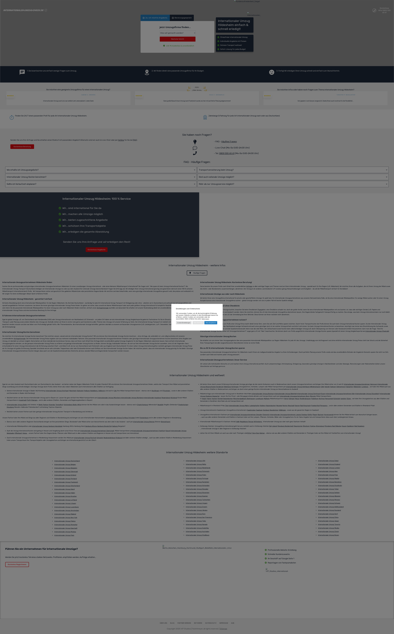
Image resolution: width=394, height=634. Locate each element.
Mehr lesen (205, 319)
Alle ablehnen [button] (198, 323)
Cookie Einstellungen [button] (183, 323)
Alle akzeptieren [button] (211, 323)
